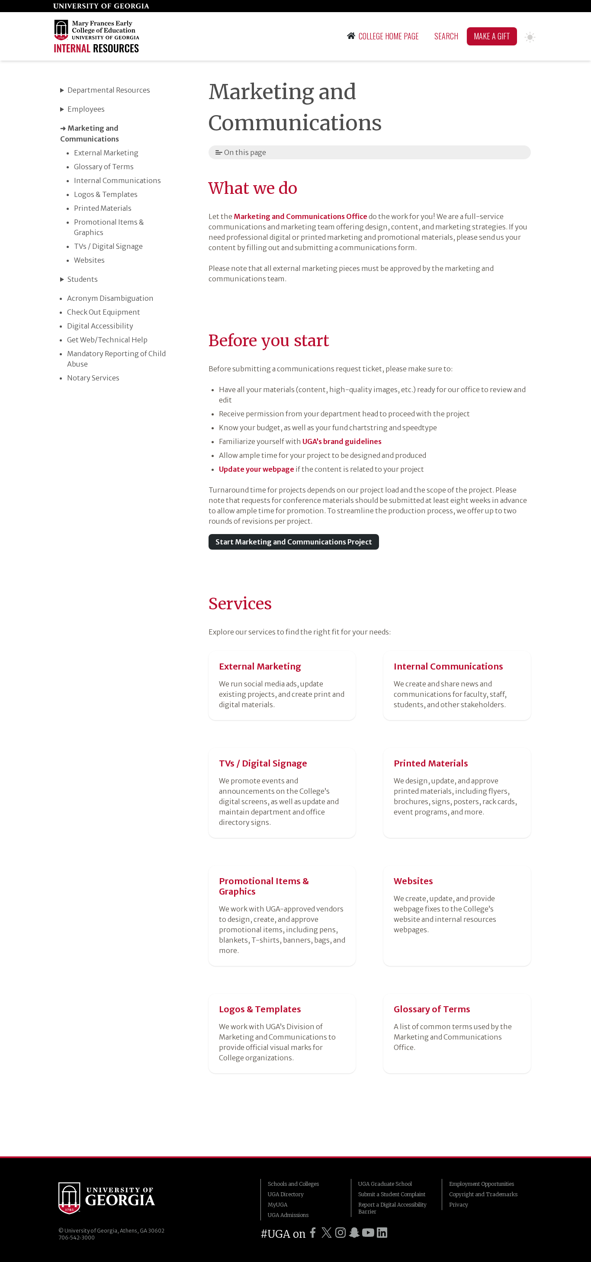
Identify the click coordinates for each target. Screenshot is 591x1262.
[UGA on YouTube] (368, 1232)
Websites (89, 260)
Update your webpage (256, 469)
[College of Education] (98, 36)
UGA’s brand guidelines (342, 441)
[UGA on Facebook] (313, 1232)
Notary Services (93, 377)
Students (82, 279)
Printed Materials (103, 208)
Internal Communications (117, 180)
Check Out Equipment (103, 312)
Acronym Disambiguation (110, 298)
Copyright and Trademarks (483, 1194)
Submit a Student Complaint (391, 1194)
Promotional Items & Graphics (264, 886)
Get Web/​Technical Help (107, 339)
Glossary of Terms (104, 166)
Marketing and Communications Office (300, 216)
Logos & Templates (106, 194)
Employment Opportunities (481, 1184)
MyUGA (277, 1204)
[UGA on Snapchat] (354, 1232)
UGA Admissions (288, 1215)
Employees (86, 109)
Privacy (458, 1204)
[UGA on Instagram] (340, 1232)
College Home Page (389, 36)
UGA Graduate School (385, 1184)
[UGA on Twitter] (327, 1232)
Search (446, 36)
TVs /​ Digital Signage (108, 246)
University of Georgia (106, 1199)
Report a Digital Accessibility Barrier (392, 1208)
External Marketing (106, 152)
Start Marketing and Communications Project (293, 542)
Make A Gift (492, 36)
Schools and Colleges (293, 1184)
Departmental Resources (108, 90)
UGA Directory (286, 1194)
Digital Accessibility (100, 326)
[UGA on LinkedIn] (382, 1232)
